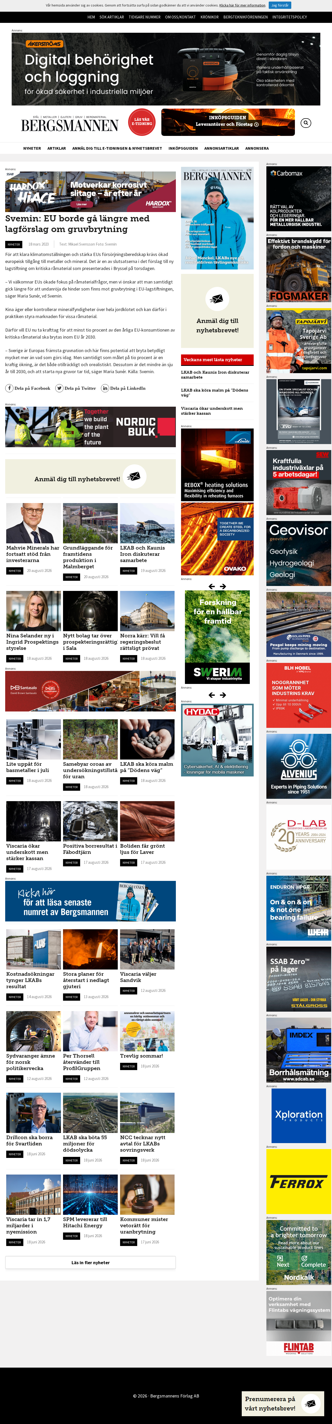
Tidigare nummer (145, 17)
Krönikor (209, 17)
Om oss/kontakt (180, 17)
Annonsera (257, 148)
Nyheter (32, 148)
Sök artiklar (112, 17)
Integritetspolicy (289, 17)
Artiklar (56, 148)
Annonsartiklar (221, 148)
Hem (91, 17)
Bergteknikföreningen (245, 17)
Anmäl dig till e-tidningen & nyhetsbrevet (117, 148)
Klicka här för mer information (242, 5)
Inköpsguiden (183, 148)
